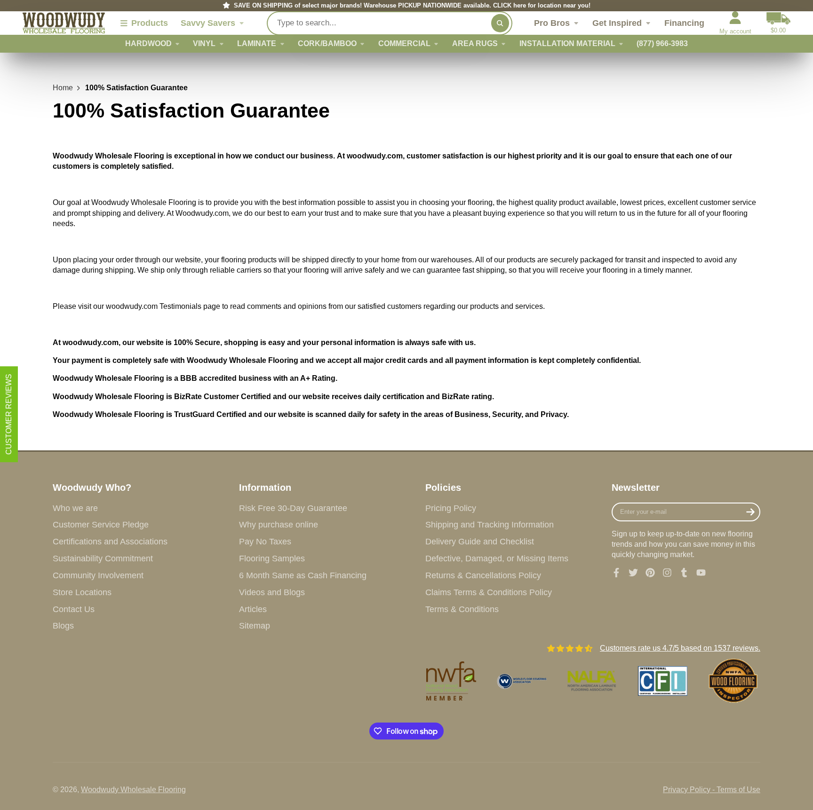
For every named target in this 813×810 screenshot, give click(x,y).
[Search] (500, 23)
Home (63, 88)
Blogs (63, 625)
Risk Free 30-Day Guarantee (293, 508)
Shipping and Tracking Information (489, 524)
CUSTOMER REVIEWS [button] (9, 414)
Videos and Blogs (272, 592)
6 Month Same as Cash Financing (303, 575)
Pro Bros (552, 23)
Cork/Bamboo (327, 43)
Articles (253, 609)
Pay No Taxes (265, 541)
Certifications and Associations (110, 541)
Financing (684, 23)
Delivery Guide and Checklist (479, 541)
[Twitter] (633, 572)
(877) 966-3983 (662, 43)
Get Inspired (617, 23)
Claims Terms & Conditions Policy (488, 592)
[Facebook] (616, 572)
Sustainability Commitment (103, 558)
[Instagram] (667, 572)
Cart (778, 23)
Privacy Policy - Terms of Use (711, 790)
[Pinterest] (650, 572)
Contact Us (74, 609)
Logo (64, 23)
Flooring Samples (272, 558)
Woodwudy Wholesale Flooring (133, 790)
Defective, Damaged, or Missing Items (496, 558)
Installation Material (567, 43)
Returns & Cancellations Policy (483, 575)
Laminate (256, 43)
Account (735, 23)
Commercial (404, 43)
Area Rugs (475, 43)
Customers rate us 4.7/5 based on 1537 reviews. (680, 648)
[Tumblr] (684, 572)
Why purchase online (278, 524)
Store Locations (82, 592)
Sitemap (254, 625)
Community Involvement (98, 575)
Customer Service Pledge (101, 524)
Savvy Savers (208, 23)
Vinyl (204, 43)
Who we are (75, 508)
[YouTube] (701, 572)
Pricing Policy (450, 508)
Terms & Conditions (462, 609)
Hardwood (148, 43)
